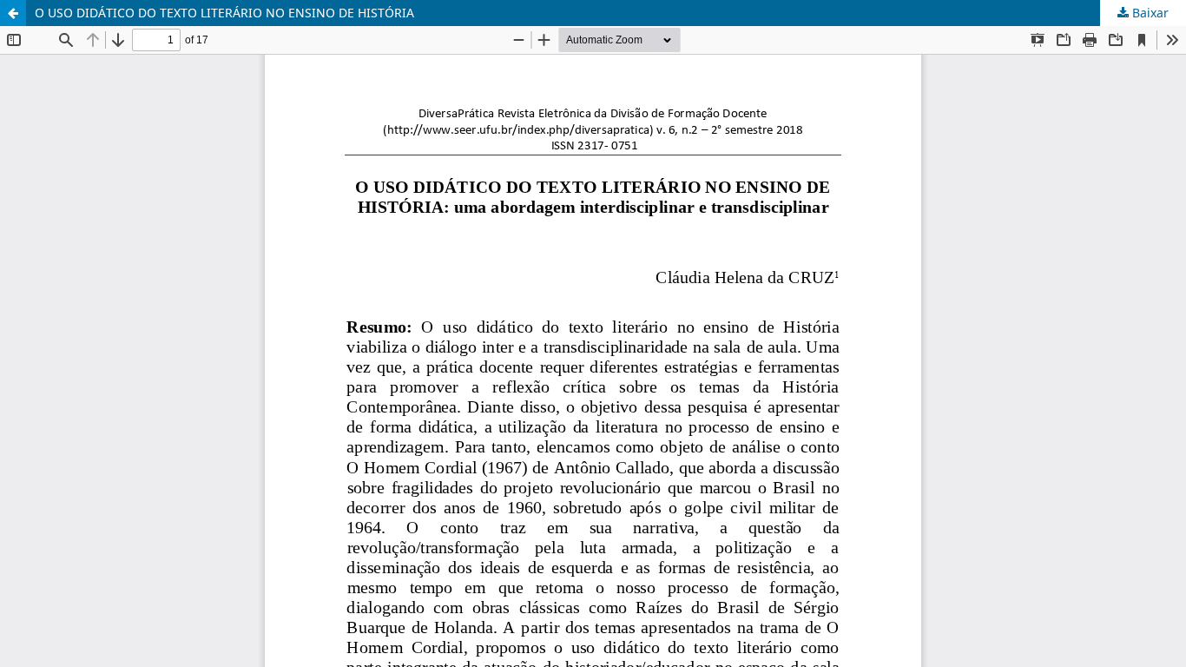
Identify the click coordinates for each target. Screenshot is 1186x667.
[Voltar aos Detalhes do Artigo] (13, 13)
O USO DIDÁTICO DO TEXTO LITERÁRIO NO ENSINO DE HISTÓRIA (224, 12)
